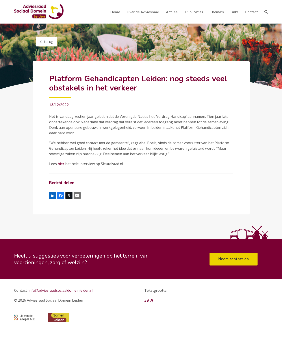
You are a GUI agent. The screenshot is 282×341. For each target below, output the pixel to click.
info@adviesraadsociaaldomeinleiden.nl (60, 290)
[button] (266, 11)
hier (61, 163)
